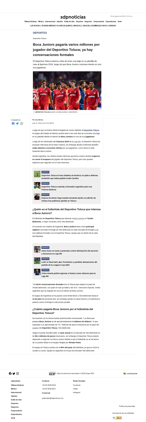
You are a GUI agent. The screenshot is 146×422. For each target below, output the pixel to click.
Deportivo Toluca (39, 38)
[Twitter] (17, 123)
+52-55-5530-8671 (49, 389)
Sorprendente (98, 21)
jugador (35, 328)
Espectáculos (111, 21)
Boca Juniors (78, 218)
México (41, 21)
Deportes (79, 21)
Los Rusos (35, 26)
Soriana (112, 26)
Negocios (88, 21)
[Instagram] (17, 373)
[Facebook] (13, 123)
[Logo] (73, 17)
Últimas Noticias (30, 21)
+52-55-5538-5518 (49, 385)
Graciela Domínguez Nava (95, 26)
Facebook (76, 385)
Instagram (76, 392)
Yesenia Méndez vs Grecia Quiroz (56, 26)
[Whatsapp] (22, 123)
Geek (120, 21)
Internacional (50, 21)
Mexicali (77, 26)
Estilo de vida (69, 21)
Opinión (60, 21)
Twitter (75, 389)
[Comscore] (130, 373)
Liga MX (77, 141)
